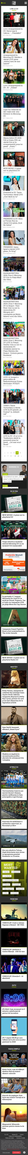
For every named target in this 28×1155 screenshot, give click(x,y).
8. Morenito (20, 889)
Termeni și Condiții (20, 1138)
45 (15, 456)
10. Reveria (14, 893)
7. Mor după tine (8, 889)
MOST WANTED (10, 866)
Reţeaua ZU (14, 1134)
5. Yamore (6, 884)
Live (4, 3)
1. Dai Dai (6, 872)
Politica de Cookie (9, 1138)
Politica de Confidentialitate (15, 1136)
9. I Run (5, 893)
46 (18, 456)
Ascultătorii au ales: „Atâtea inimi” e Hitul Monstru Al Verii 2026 (13, 479)
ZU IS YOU (14, 491)
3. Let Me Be (7, 876)
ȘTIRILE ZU (14, 767)
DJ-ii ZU (6, 1134)
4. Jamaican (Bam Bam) (10, 880)
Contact (22, 1134)
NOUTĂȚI (14, 667)
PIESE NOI (14, 899)
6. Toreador (16, 884)
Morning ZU (14, 467)
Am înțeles (17, 1152)
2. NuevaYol (15, 872)
